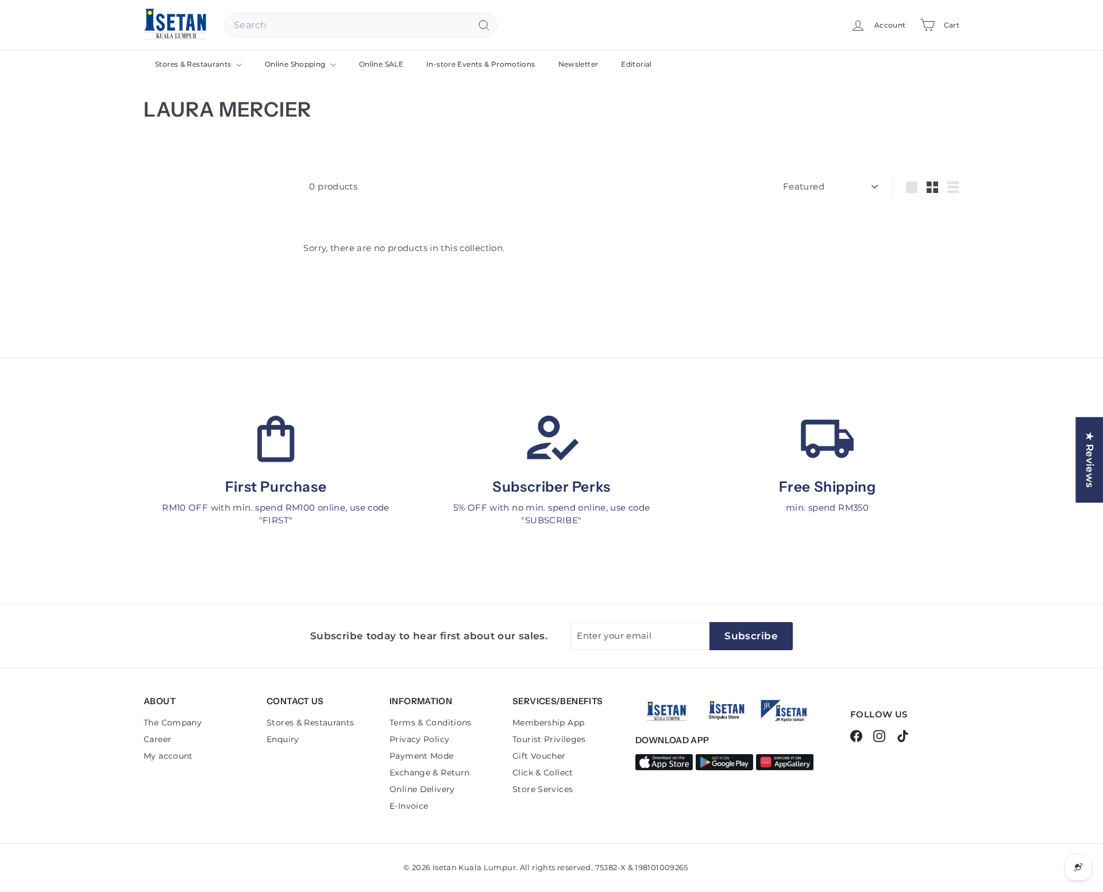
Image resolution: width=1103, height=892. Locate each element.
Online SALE (381, 64)
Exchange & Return (429, 772)
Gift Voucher (539, 756)
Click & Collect (542, 772)
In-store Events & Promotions (480, 64)
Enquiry (283, 739)
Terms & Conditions (430, 722)
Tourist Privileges (549, 739)
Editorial (636, 64)
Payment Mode (421, 756)
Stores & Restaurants (194, 64)
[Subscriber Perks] (551, 439)
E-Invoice (408, 806)
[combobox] (360, 25)
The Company (173, 722)
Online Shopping (296, 64)
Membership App (548, 722)
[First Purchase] (276, 439)
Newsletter (578, 64)
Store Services (542, 789)
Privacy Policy (419, 739)
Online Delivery (422, 789)
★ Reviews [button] (1090, 460)
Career (157, 739)
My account (168, 756)
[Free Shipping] (827, 439)
